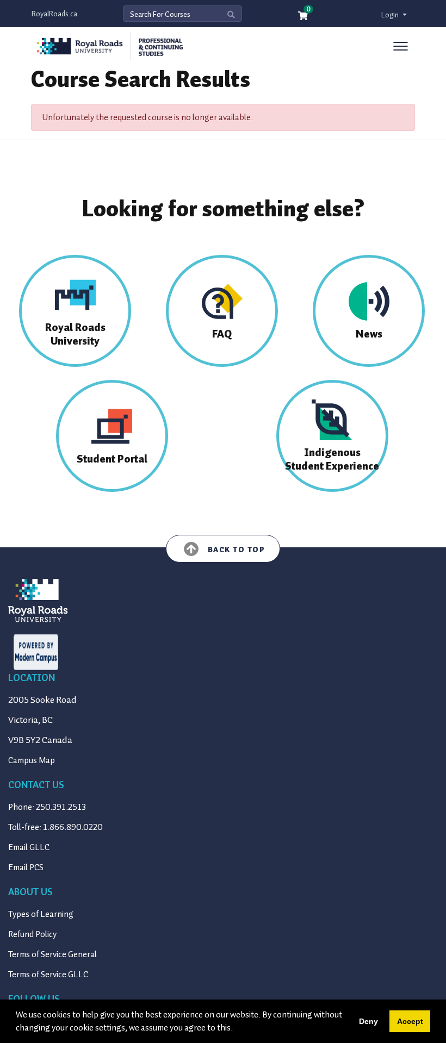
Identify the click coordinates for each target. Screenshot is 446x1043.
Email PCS (26, 867)
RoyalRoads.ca (54, 14)
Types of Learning (40, 914)
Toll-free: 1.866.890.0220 (55, 827)
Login (390, 15)
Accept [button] (410, 1021)
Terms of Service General (52, 954)
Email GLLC (28, 847)
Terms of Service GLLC (48, 974)
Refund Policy (32, 934)
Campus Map (31, 760)
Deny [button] (368, 1021)
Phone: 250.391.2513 (47, 807)
